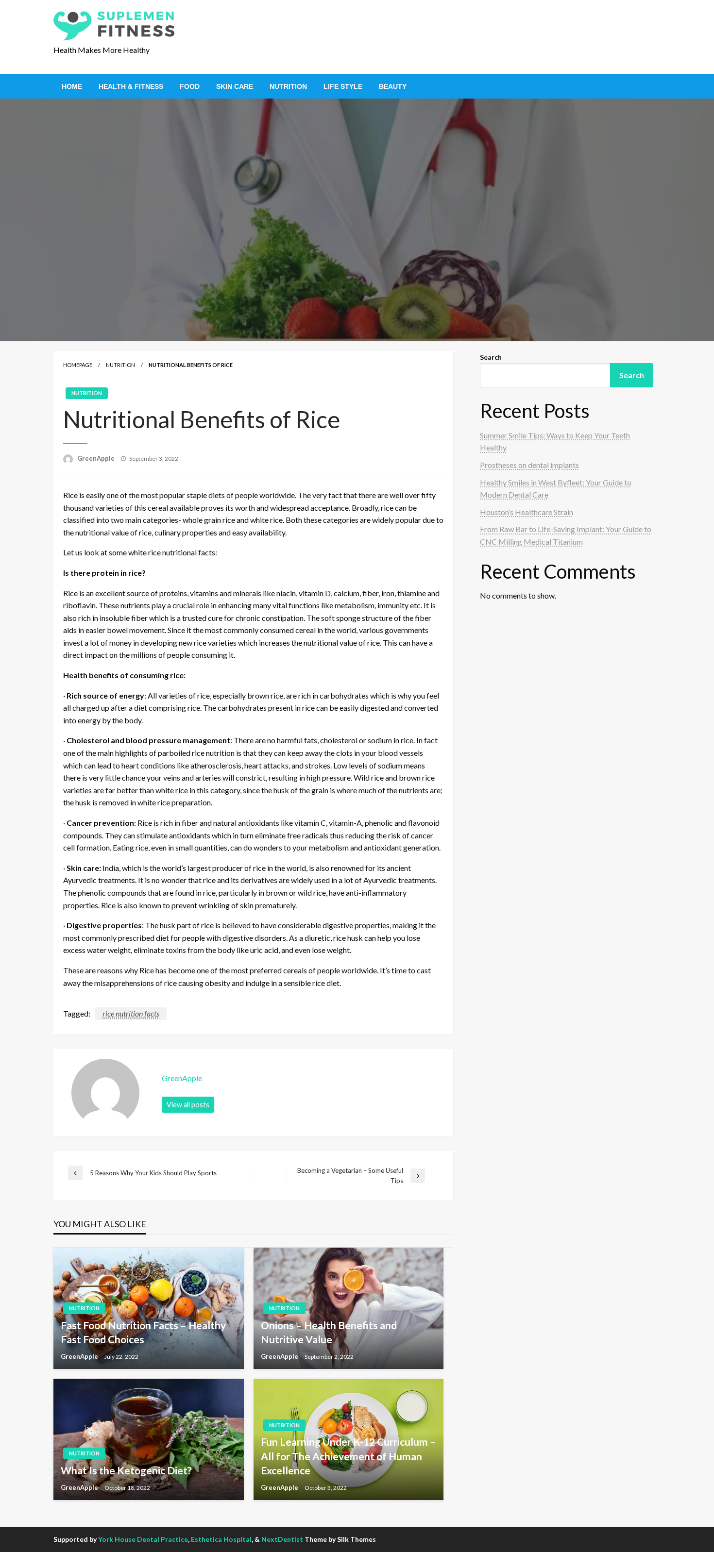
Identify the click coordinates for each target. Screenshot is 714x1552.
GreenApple (96, 458)
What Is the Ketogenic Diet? (126, 1470)
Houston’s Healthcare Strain (526, 512)
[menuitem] (71, 86)
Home (72, 86)
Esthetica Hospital (221, 1539)
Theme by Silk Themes (340, 1539)
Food (190, 86)
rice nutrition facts (130, 1013)
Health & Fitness (131, 86)
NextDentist (282, 1539)
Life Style (342, 86)
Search (491, 357)
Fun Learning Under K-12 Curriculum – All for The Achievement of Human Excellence (348, 1455)
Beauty (393, 86)
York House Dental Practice (143, 1539)
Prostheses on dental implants (529, 464)
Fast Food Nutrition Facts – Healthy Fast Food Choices (143, 1332)
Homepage (77, 365)
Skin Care (234, 86)
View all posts (188, 1105)
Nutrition (288, 86)
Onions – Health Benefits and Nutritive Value (329, 1332)
